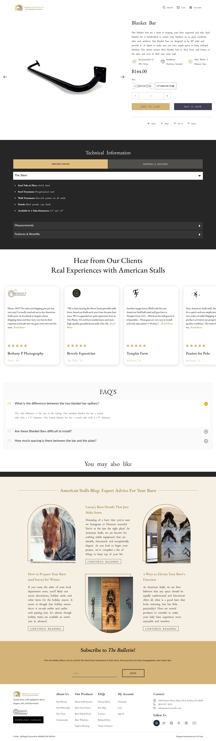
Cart (120, 707)
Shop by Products (113, 7)
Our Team (60, 713)
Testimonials (62, 719)
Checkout (122, 701)
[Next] (122, 77)
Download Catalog (28, 720)
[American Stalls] (29, 8)
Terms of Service (105, 725)
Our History (61, 701)
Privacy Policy (104, 701)
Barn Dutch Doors (83, 713)
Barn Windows (81, 719)
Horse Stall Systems (84, 701)
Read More (19, 327)
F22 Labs (199, 736)
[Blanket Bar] (64, 77)
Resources (130, 7)
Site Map (102, 707)
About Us (69, 7)
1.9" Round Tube (166, 85)
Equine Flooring (82, 725)
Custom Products (87, 7)
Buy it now (193, 106)
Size (133, 79)
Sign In (121, 713)
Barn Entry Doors (83, 707)
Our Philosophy (63, 707)
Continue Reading (46, 628)
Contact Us (144, 7)
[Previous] (5, 77)
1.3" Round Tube (142, 85)
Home (57, 7)
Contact (101, 713)
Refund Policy (104, 719)
